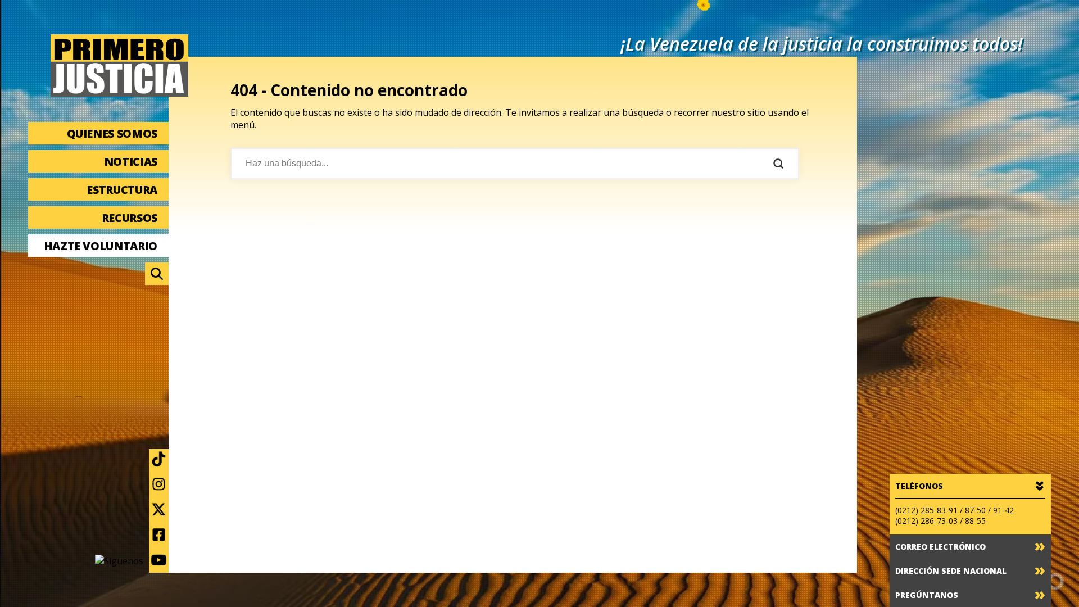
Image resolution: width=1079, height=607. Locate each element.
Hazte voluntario (100, 245)
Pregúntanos (926, 595)
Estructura (122, 189)
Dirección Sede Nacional (951, 570)
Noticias (130, 161)
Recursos (129, 217)
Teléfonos (919, 486)
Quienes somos (112, 133)
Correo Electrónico (940, 546)
